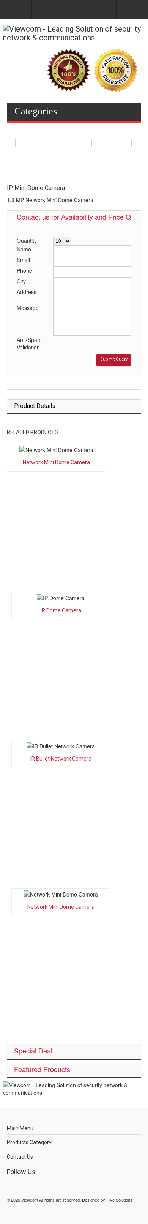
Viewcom (29, 1200)
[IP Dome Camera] (61, 598)
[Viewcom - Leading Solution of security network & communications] (74, 33)
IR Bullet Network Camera (60, 759)
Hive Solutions (119, 1200)
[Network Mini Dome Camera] (56, 450)
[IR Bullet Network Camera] (61, 746)
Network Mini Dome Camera (56, 462)
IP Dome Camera (61, 610)
